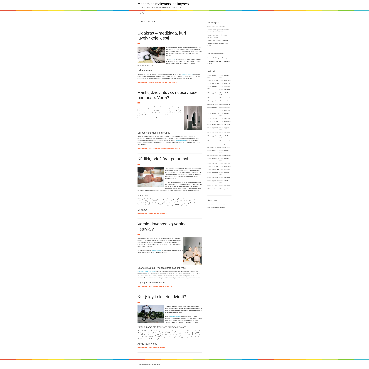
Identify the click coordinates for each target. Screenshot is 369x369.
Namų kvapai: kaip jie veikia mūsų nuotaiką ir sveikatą (217, 36)
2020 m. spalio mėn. (224, 147)
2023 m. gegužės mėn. (213, 93)
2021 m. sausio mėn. (212, 144)
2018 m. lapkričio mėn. (213, 192)
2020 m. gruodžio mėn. (225, 144)
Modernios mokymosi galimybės (163, 4)
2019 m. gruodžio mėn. (225, 166)
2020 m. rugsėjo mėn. (213, 150)
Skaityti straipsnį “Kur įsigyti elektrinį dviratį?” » (152, 347)
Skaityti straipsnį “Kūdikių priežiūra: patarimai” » (152, 213)
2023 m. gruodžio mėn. (225, 80)
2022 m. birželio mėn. (225, 110)
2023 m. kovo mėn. (212, 98)
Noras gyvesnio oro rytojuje (222, 58)
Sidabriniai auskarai (187, 74)
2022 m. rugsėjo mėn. (225, 104)
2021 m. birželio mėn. (225, 132)
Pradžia (141, 13)
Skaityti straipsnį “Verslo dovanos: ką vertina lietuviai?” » (155, 286)
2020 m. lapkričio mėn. (213, 147)
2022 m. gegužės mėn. (213, 113)
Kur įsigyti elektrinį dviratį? (162, 296)
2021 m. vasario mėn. (225, 141)
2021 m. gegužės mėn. (213, 136)
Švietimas (222, 207)
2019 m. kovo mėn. (212, 185)
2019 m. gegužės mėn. (213, 180)
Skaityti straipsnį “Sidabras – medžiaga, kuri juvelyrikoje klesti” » (157, 82)
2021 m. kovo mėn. (212, 141)
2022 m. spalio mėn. (212, 104)
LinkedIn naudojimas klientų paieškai (217, 40)
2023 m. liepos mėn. (224, 86)
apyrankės (172, 59)
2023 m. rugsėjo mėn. (225, 83)
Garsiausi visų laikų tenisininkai (216, 26)
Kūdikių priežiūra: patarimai (163, 158)
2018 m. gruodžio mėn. (225, 189)
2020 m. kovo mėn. (212, 163)
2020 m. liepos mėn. (212, 155)
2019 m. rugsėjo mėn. (213, 172)
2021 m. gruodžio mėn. (225, 121)
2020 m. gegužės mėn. (213, 158)
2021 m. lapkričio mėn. (213, 124)
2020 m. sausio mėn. (212, 166)
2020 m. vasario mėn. (225, 163)
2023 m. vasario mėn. (225, 98)
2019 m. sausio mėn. (212, 189)
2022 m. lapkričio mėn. (225, 101)
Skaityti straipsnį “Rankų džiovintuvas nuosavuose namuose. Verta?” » (159, 148)
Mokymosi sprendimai (213, 207)
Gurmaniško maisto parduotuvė (146, 272)
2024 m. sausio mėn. (212, 80)
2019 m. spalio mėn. (224, 169)
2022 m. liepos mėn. (224, 107)
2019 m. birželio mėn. (225, 177)
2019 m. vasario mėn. (225, 185)
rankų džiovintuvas (181, 140)
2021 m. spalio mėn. (224, 124)
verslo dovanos (156, 250)
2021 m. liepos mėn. (212, 132)
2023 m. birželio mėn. (225, 89)
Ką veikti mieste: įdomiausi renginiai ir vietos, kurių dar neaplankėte (218, 31)
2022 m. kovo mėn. (212, 118)
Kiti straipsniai (223, 204)
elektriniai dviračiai (175, 316)
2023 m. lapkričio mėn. (213, 83)
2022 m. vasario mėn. (225, 118)
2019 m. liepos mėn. (212, 177)
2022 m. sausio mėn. (212, 121)
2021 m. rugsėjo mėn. (213, 127)
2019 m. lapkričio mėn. (213, 169)
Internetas (210, 204)
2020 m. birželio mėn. (225, 155)
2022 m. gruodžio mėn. (213, 101)
